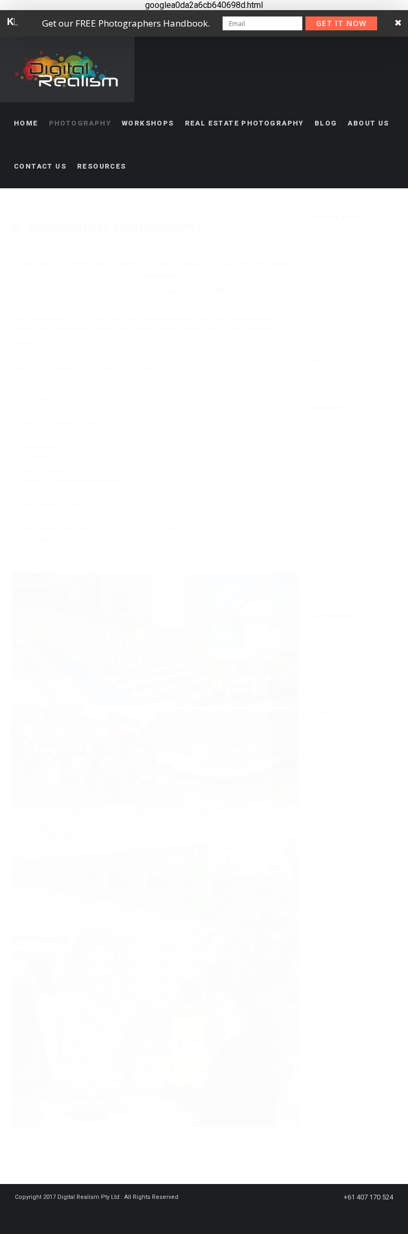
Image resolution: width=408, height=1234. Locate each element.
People (319, 712)
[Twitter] (208, 1216)
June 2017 (325, 485)
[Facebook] (189, 1216)
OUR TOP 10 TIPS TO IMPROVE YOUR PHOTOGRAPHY (339, 250)
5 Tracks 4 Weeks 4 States (338, 286)
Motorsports (327, 674)
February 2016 (330, 581)
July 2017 (323, 466)
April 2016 (323, 562)
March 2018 (326, 447)
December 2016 (332, 543)
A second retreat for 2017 (347, 311)
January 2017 (329, 524)
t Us (41, 563)
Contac (23, 563)
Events (319, 655)
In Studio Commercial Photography (340, 336)
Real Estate (326, 751)
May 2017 (323, 504)
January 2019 (329, 428)
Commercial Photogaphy (345, 636)
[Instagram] (227, 1216)
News (317, 693)
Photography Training (340, 732)
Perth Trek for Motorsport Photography (345, 367)
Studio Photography (337, 770)
